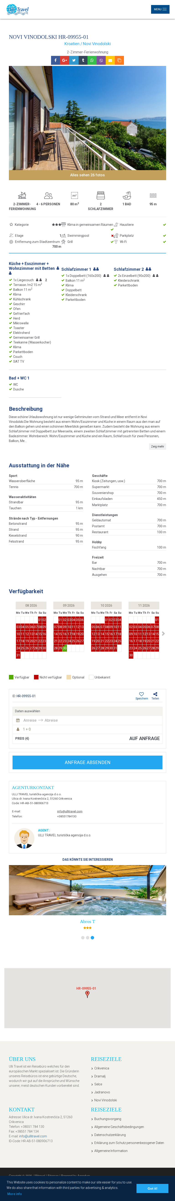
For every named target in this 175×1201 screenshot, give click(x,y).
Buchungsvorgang (107, 1119)
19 (27, 641)
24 (18, 648)
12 (27, 634)
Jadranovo (102, 1092)
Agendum (83, 1175)
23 (44, 641)
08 (40, 627)
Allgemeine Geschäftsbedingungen (119, 1127)
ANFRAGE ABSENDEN (88, 762)
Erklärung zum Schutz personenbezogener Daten (129, 1143)
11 (22, 634)
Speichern (142, 698)
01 (40, 620)
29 (40, 648)
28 (36, 648)
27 (31, 648)
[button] (163, 634)
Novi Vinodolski (105, 1100)
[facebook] (55, 60)
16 (44, 634)
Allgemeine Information (111, 1151)
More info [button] (14, 1194)
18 (22, 641)
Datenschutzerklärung (110, 1135)
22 (40, 641)
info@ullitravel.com (69, 811)
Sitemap (53, 1175)
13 (31, 634)
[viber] (101, 60)
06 (31, 627)
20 (31, 641)
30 (44, 648)
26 (27, 648)
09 (44, 627)
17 (18, 641)
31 (18, 655)
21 (36, 641)
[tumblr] (83, 60)
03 (18, 627)
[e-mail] (110, 60)
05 (27, 627)
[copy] (119, 60)
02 (44, 620)
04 (22, 627)
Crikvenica (101, 1068)
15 (40, 634)
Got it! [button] (152, 1188)
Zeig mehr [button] (157, 446)
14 (36, 634)
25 (22, 648)
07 (36, 627)
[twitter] (74, 60)
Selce (98, 1084)
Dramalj (100, 1076)
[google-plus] (64, 60)
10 (18, 634)
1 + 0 (27, 729)
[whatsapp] (92, 60)
